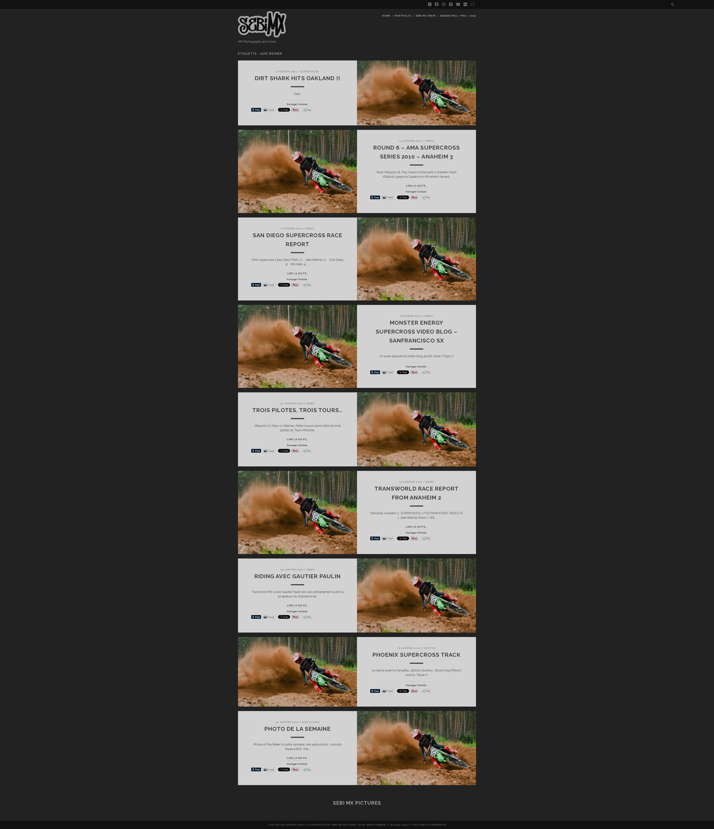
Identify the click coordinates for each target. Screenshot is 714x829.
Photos (430, 648)
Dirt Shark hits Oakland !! (297, 78)
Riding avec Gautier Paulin (297, 576)
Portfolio (403, 15)
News (430, 141)
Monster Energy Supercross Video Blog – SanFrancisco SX (416, 331)
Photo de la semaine (297, 729)
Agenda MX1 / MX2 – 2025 (458, 15)
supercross (310, 71)
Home (386, 15)
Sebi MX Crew (425, 15)
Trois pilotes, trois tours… (297, 410)
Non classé (310, 722)
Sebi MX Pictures (357, 803)
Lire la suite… (416, 185)
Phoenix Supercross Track (416, 655)
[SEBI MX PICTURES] (262, 36)
